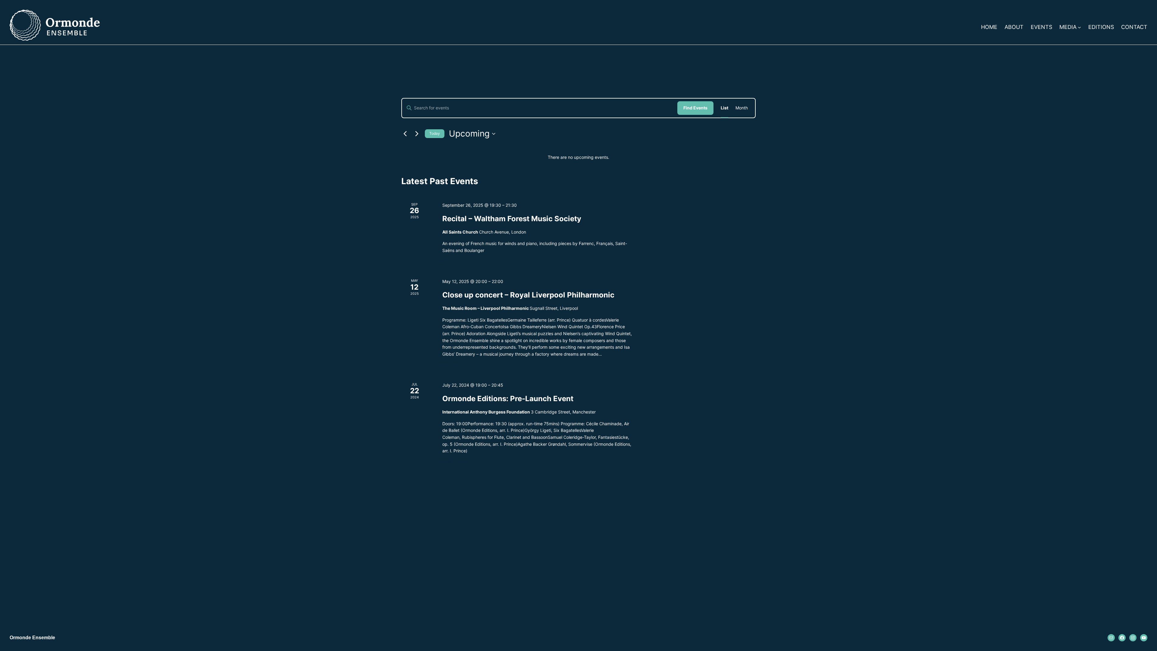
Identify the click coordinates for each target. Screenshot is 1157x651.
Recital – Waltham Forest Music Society (511, 218)
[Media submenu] (1079, 27)
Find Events (695, 107)
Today (434, 133)
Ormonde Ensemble (32, 637)
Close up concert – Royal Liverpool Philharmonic (528, 295)
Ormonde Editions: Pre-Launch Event (507, 398)
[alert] (578, 157)
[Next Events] (416, 133)
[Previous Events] (405, 133)
